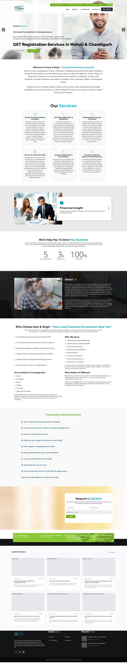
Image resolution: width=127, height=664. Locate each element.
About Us (75, 9)
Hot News (40, 578)
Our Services (85, 9)
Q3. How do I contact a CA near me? (34, 434)
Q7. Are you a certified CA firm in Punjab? (36, 459)
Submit (71, 516)
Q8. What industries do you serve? (34, 465)
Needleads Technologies (63, 660)
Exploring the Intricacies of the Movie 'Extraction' (27, 616)
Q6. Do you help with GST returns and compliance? (40, 453)
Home (67, 9)
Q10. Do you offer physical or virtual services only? (40, 477)
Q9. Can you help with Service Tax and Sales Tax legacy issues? (44, 471)
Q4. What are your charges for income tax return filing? (41, 440)
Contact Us (96, 9)
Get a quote (107, 9)
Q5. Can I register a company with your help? (38, 446)
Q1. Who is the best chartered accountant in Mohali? (40, 422)
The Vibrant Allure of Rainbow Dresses (59, 581)
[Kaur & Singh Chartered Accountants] (38, 294)
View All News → (112, 552)
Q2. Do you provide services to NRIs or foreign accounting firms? (45, 428)
